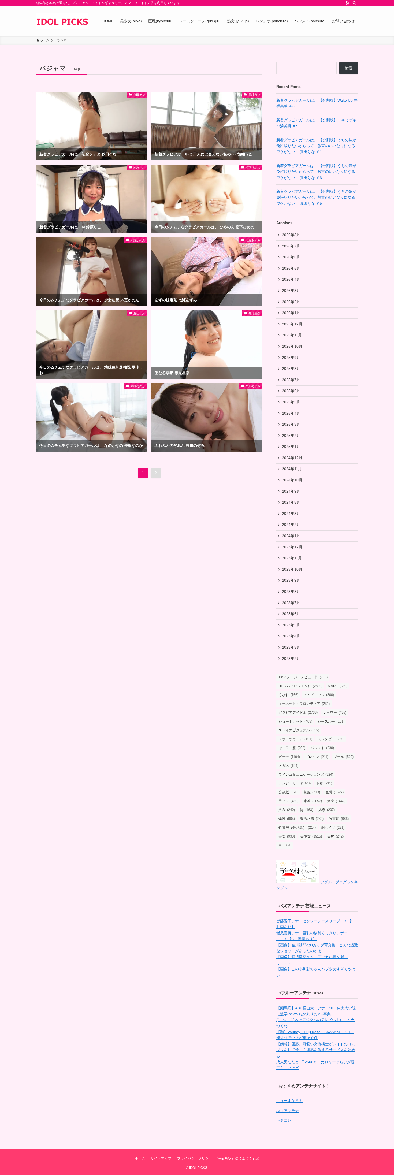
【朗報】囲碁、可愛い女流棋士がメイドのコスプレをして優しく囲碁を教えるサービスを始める (315, 1050)
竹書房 (339, 819)
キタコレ (283, 1120)
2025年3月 (291, 424)
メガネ (288, 766)
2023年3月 (291, 647)
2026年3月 (291, 290)
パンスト (322, 748)
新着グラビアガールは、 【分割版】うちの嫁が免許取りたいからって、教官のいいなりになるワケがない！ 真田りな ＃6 (316, 171)
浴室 (336, 801)
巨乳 (334, 792)
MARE (337, 686)
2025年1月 (291, 446)
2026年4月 (291, 279)
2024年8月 (291, 502)
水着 (313, 801)
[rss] (347, 3)
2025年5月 (291, 402)
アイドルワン (319, 695)
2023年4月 (291, 636)
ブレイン (316, 757)
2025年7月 (291, 380)
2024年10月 (292, 480)
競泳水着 (312, 819)
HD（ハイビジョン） (300, 686)
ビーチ (289, 757)
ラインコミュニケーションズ (305, 774)
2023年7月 (291, 603)
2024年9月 (291, 491)
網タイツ (332, 828)
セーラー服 (291, 748)
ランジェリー (294, 783)
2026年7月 (291, 246)
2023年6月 (291, 614)
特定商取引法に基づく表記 (238, 1158)
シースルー (331, 721)
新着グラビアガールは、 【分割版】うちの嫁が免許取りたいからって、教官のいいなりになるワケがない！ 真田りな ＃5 (316, 197)
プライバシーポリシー (194, 1158)
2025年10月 (292, 346)
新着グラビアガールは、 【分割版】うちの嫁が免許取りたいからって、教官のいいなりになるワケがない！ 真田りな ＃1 (316, 146)
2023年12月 (292, 547)
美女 (286, 836)
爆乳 (286, 819)
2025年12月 (292, 324)
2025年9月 (291, 357)
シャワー (334, 713)
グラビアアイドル (298, 713)
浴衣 (286, 810)
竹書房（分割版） (297, 828)
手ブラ (288, 801)
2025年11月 (292, 335)
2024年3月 (291, 513)
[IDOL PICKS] (62, 21)
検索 (348, 68)
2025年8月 (291, 368)
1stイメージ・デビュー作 (303, 677)
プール (344, 757)
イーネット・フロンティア (304, 704)
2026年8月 (291, 235)
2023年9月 (291, 580)
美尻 (335, 836)
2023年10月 (292, 569)
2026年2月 (291, 302)
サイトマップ (161, 1158)
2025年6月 (291, 391)
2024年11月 (292, 469)
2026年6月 (291, 257)
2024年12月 (292, 458)
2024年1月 (291, 536)
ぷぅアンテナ (287, 1111)
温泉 (326, 810)
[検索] (354, 3)
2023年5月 (291, 625)
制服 (312, 792)
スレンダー (331, 739)
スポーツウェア (295, 739)
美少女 (311, 836)
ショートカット (295, 721)
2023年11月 (292, 558)
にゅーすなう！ (289, 1101)
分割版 (288, 792)
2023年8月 (291, 591)
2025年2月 (291, 435)
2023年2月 (291, 658)
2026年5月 (291, 268)
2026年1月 (291, 313)
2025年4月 (291, 413)
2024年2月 (291, 524)
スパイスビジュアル (298, 730)
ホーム (140, 1158)
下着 (324, 783)
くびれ (288, 695)
